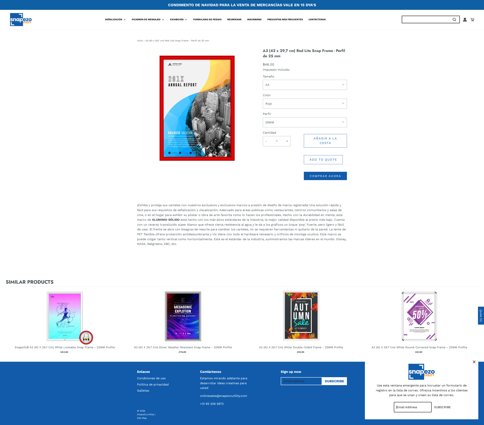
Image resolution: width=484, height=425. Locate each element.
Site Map (142, 418)
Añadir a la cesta (325, 141)
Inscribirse (254, 19)
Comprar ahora (325, 176)
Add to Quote (323, 159)
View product (65, 320)
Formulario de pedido (207, 19)
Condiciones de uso (151, 378)
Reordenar (234, 19)
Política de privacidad (153, 384)
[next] (474, 323)
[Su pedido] (472, 19)
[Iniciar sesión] (465, 19)
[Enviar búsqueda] (454, 19)
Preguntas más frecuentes (285, 19)
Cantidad (269, 132)
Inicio (140, 40)
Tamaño (268, 76)
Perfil (267, 114)
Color (267, 95)
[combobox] (425, 19)
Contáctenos (317, 19)
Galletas (143, 390)
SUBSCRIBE (334, 381)
